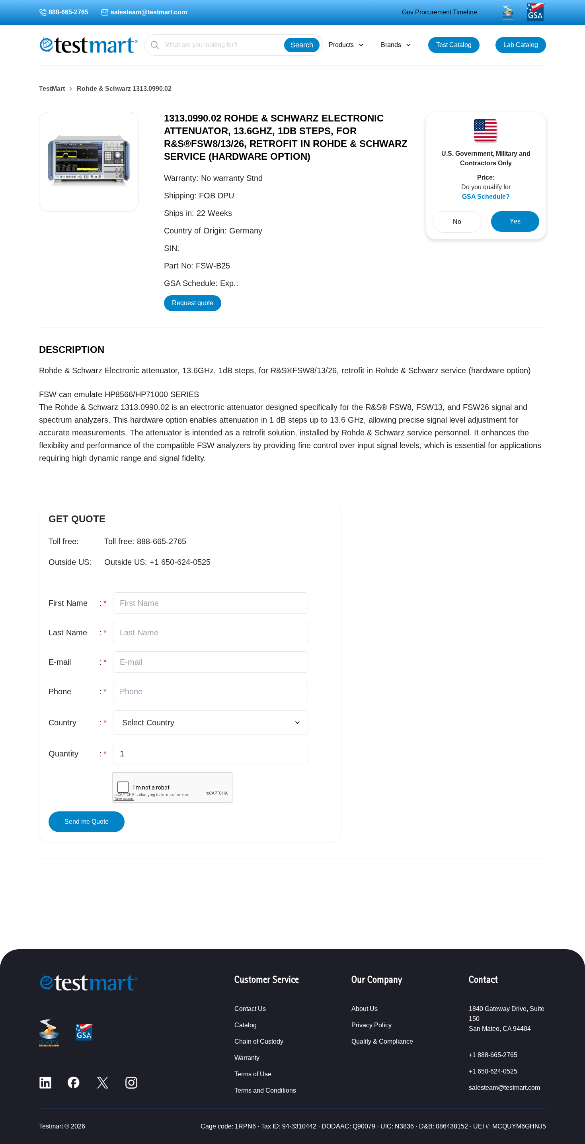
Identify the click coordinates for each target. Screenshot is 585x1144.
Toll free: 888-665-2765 (145, 541)
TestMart (52, 89)
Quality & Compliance (382, 1041)
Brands (391, 44)
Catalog (245, 1025)
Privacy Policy (371, 1025)
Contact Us (250, 1008)
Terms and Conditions (265, 1090)
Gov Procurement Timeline (439, 12)
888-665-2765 (68, 12)
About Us (364, 1008)
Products (341, 44)
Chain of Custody (258, 1041)
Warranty (246, 1057)
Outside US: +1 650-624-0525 (157, 562)
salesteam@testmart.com (149, 12)
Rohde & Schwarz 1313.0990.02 (124, 89)
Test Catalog (454, 44)
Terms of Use (252, 1074)
